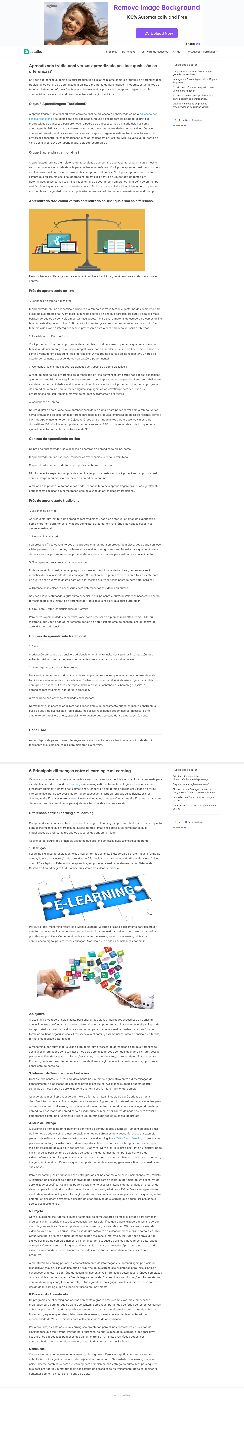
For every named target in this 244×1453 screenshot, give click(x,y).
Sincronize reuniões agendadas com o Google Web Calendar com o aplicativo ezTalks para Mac (194, 792)
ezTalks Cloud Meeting (128, 1138)
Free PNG (112, 51)
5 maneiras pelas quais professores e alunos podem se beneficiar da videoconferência (193, 98)
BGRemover (129, 51)
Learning (74, 784)
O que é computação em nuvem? (191, 784)
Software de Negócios (154, 51)
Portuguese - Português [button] (201, 51)
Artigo (176, 51)
